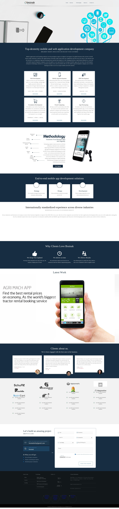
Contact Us (91, 2)
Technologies (78, 2)
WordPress (30, 117)
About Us (85, 2)
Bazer (18, 368)
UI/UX (29, 91)
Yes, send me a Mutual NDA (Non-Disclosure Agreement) (84, 454)
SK (48, 369)
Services (71, 2)
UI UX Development (40, 486)
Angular (82, 91)
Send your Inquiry (85, 463)
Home (67, 2)
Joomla (36, 117)
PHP (33, 91)
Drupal (41, 117)
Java (36, 91)
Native (54, 91)
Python (41, 91)
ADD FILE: (62, 455)
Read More (35, 93)
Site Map (26, 482)
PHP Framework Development (42, 484)
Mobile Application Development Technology (41, 478)
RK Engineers (81, 368)
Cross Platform (62, 91)
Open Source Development (41, 481)
